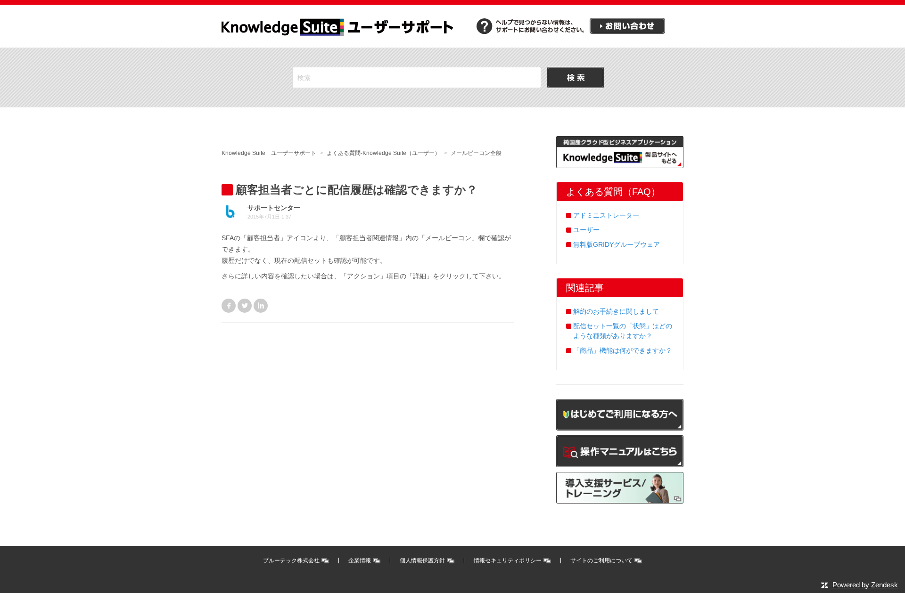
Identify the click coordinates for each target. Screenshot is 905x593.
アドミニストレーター (606, 215)
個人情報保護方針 (422, 560)
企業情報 (359, 560)
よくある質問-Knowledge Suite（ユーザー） (383, 153)
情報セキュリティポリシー (508, 560)
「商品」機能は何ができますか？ (622, 350)
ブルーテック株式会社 (291, 560)
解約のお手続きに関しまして (616, 311)
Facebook (229, 306)
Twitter (245, 306)
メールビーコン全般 (476, 153)
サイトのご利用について (601, 560)
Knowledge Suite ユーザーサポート (269, 153)
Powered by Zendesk (865, 585)
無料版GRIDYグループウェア (616, 244)
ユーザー (586, 230)
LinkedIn (261, 306)
